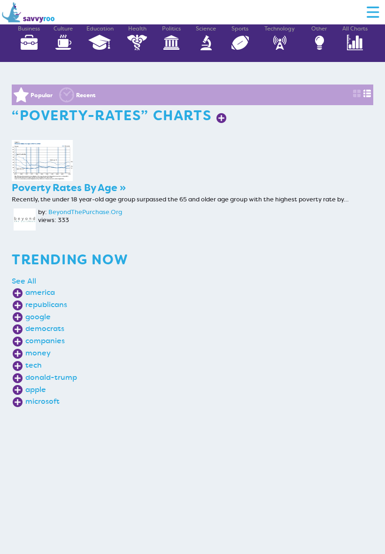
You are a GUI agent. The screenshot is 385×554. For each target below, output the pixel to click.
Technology (279, 28)
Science (206, 28)
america (40, 292)
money (38, 353)
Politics (171, 28)
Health (137, 28)
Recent (85, 95)
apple (35, 389)
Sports (239, 28)
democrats (44, 328)
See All (24, 281)
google (38, 317)
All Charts (355, 28)
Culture (63, 28)
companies (45, 341)
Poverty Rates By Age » (69, 188)
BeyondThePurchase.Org (85, 212)
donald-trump (51, 377)
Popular (42, 95)
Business (29, 28)
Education (100, 28)
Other (319, 28)
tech (33, 365)
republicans (46, 304)
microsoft (42, 401)
